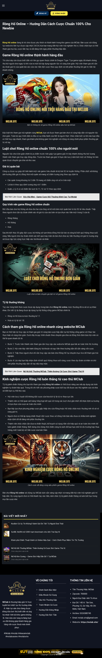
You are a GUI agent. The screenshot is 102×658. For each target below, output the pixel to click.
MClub (39, 133)
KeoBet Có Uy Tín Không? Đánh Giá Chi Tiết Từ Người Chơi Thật (37, 524)
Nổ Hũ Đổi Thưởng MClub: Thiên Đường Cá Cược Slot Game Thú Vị (38, 548)
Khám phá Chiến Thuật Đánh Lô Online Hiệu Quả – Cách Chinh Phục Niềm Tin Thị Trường (47, 540)
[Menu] (3, 5)
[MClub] (51, 5)
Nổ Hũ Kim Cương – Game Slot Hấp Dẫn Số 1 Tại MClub (33, 556)
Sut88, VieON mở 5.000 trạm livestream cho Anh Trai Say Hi (35, 532)
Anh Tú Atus (91, 598)
